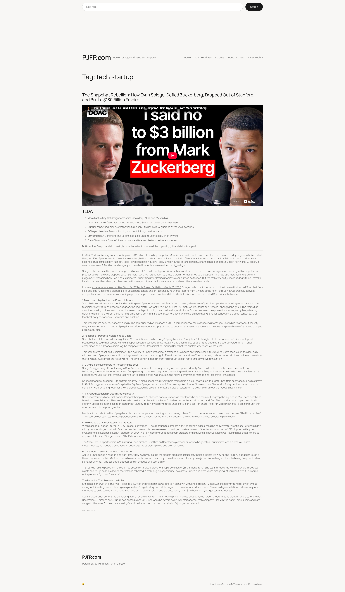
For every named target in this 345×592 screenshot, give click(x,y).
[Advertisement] (172, 32)
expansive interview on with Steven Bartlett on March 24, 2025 (136, 287)
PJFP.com (96, 57)
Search (254, 6)
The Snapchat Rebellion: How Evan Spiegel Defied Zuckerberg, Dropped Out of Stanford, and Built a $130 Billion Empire (168, 97)
